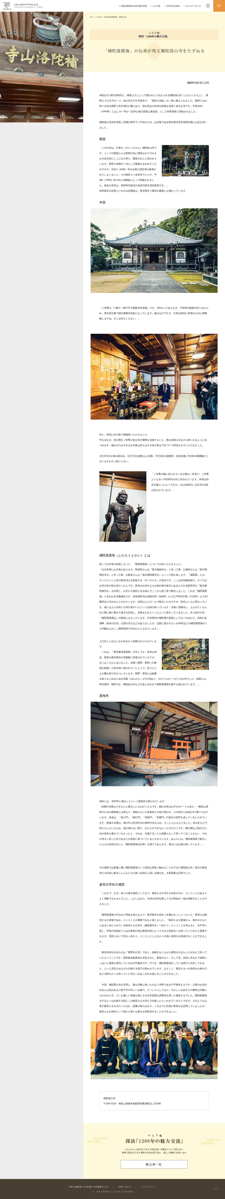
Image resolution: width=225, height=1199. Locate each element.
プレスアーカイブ (193, 6)
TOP (91, 17)
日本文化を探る (173, 6)
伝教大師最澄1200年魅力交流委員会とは (88, 1187)
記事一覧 (155, 1164)
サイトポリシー (148, 1187)
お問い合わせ (124, 1187)
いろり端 (156, 6)
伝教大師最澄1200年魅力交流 (134, 6)
